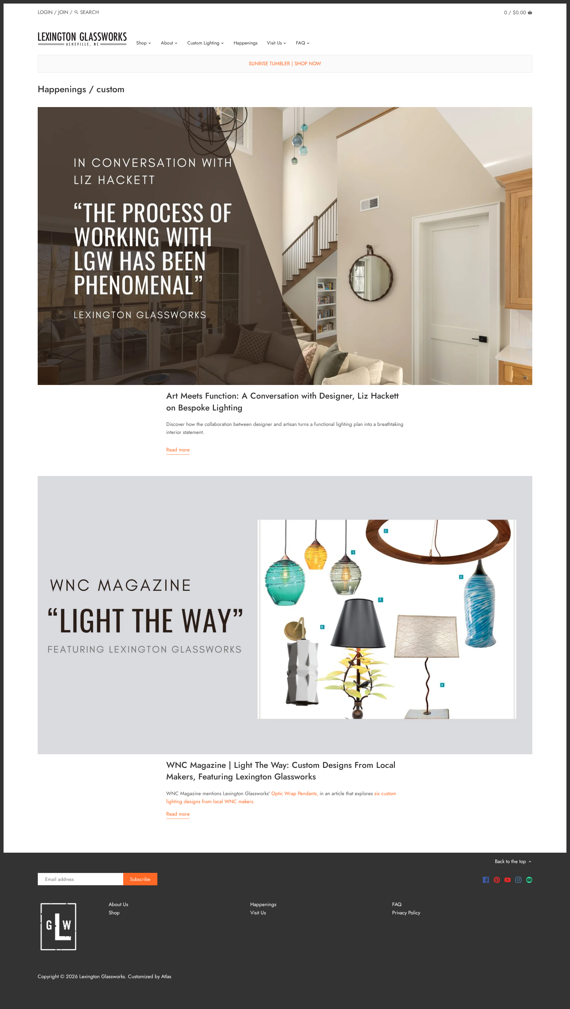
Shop (114, 912)
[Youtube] (507, 879)
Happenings (263, 904)
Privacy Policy (406, 912)
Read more (178, 449)
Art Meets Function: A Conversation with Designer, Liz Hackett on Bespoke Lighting (282, 402)
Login (45, 12)
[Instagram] (518, 879)
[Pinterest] (497, 879)
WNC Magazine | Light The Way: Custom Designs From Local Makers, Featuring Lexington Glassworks (280, 771)
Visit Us (258, 912)
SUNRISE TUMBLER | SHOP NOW (285, 63)
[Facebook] (486, 879)
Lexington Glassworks (102, 976)
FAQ (396, 904)
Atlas (166, 976)
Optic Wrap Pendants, (294, 793)
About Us (118, 904)
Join (63, 12)
